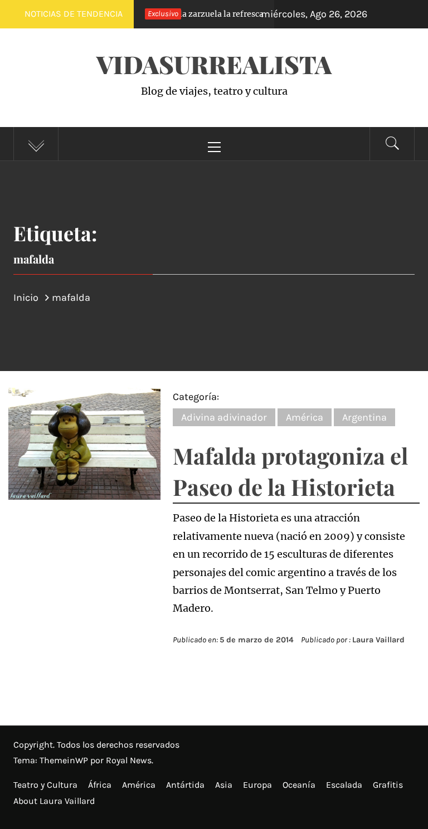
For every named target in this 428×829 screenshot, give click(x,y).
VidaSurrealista (214, 63)
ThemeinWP (65, 760)
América (304, 417)
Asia (223, 784)
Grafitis (388, 784)
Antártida (185, 784)
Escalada (344, 784)
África (99, 784)
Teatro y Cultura (45, 784)
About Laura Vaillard (54, 801)
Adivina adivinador (224, 417)
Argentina (364, 417)
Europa (257, 784)
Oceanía (299, 784)
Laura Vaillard (378, 640)
